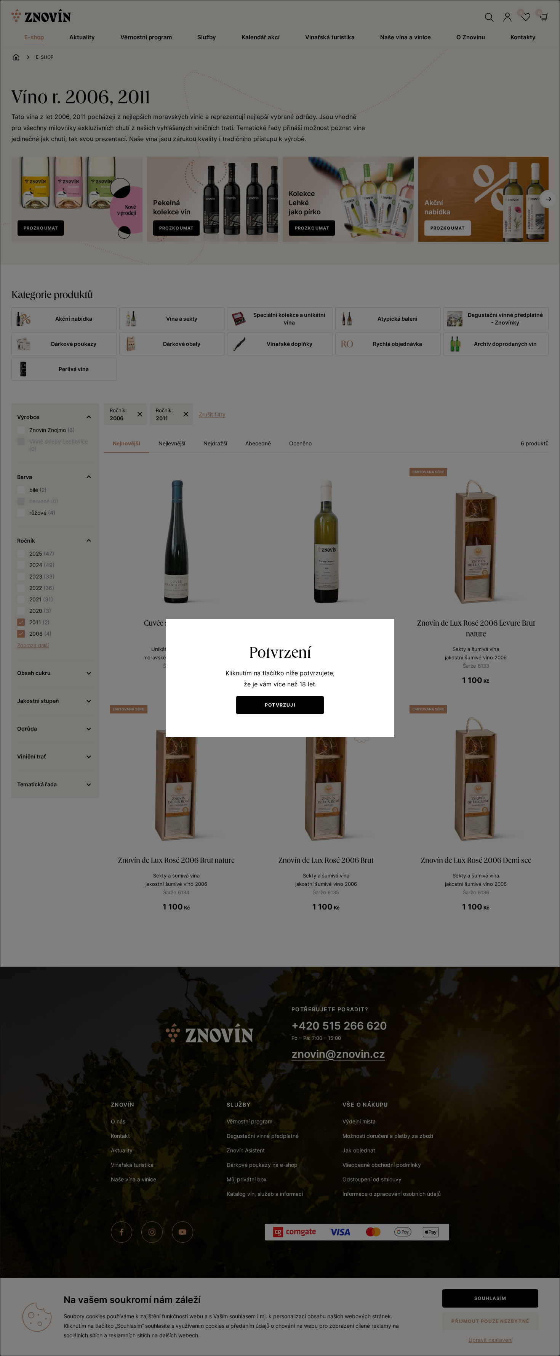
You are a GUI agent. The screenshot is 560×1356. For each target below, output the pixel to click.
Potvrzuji (280, 705)
